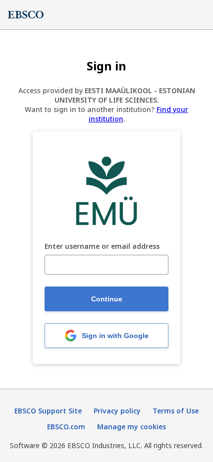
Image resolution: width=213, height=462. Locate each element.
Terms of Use (176, 410)
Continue (106, 299)
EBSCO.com (66, 426)
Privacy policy (117, 410)
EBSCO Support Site (48, 410)
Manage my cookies (131, 426)
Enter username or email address (102, 246)
